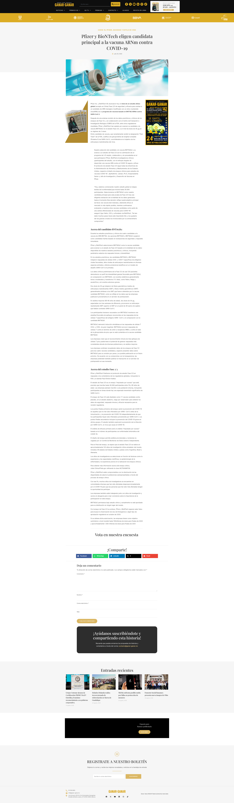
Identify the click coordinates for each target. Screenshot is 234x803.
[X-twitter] (130, 4)
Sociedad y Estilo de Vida (124, 30)
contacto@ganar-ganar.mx (128, 646)
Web (78, 612)
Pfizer (109, 30)
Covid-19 (102, 30)
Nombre (80, 595)
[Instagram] (141, 4)
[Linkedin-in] (138, 4)
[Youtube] (134, 4)
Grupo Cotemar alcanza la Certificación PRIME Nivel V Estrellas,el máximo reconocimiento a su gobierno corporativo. (77, 698)
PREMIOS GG (73, 10)
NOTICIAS (59, 10)
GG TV (87, 10)
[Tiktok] (145, 4)
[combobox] (94, 4)
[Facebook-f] (126, 4)
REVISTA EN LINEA (139, 10)
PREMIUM (98, 10)
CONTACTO (112, 10)
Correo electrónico (83, 603)
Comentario (81, 574)
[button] (84, 556)
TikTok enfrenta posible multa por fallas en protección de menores (129, 695)
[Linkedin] (119, 796)
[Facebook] (106, 796)
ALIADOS (126, 10)
